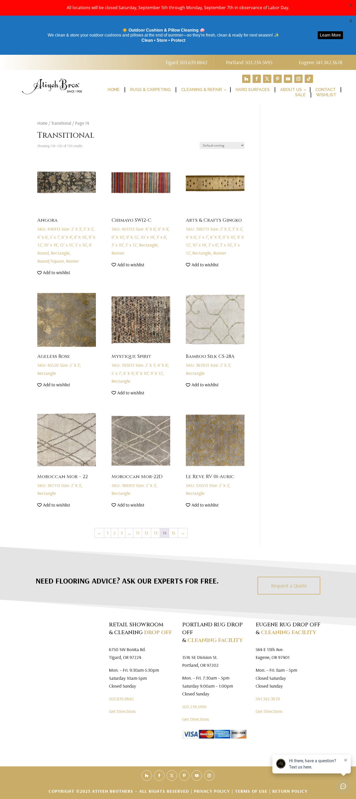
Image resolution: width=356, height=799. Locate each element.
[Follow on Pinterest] (277, 79)
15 (173, 533)
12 (146, 533)
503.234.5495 (194, 707)
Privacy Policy (212, 791)
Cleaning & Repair (201, 89)
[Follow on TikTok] (309, 79)
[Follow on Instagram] (298, 79)
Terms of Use (251, 791)
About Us (291, 89)
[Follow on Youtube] (288, 79)
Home (114, 89)
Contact (325, 89)
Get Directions (122, 711)
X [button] (350, 5)
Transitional (61, 123)
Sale (300, 94)
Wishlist (326, 94)
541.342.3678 (268, 699)
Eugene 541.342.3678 (320, 62)
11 (137, 533)
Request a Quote (289, 585)
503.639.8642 (121, 699)
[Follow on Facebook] (257, 79)
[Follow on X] (267, 79)
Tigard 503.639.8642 (186, 62)
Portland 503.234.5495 (249, 62)
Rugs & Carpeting (150, 89)
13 (155, 533)
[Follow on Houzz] (246, 79)
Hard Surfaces (253, 89)
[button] (53, 273)
